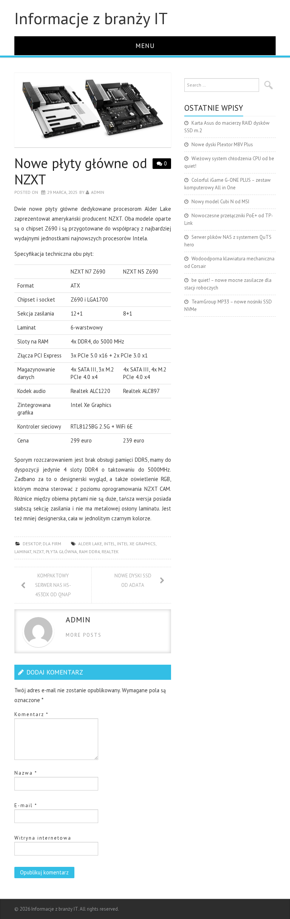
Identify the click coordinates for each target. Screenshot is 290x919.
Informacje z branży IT (91, 18)
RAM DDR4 (89, 551)
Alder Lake (90, 543)
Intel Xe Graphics (136, 543)
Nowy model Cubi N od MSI (220, 201)
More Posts (84, 635)
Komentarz (31, 714)
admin (97, 192)
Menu (145, 45)
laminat (22, 551)
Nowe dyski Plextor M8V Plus (222, 144)
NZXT (38, 551)
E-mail (25, 805)
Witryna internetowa (42, 838)
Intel (109, 543)
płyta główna (61, 551)
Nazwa (25, 773)
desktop (32, 543)
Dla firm (52, 543)
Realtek (110, 551)
